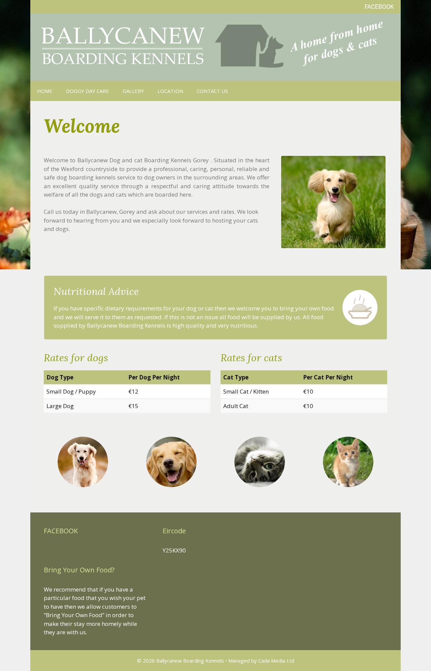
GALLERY (133, 91)
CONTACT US (212, 91)
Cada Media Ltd (276, 660)
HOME (45, 91)
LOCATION (170, 91)
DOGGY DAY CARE (87, 91)
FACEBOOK (379, 6)
